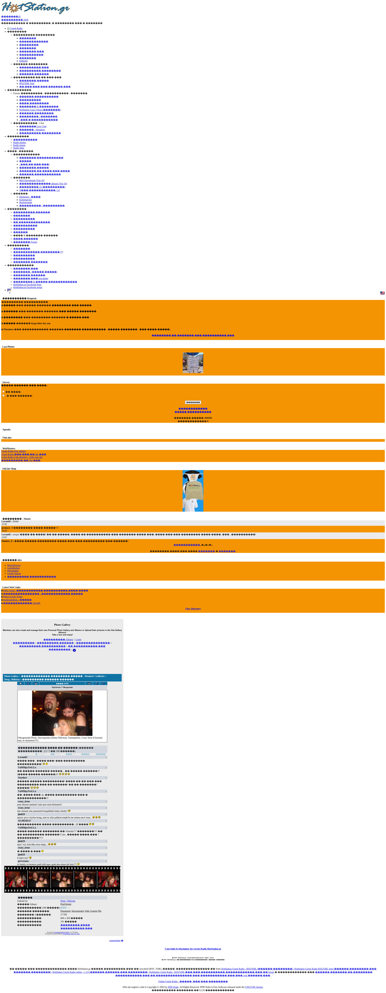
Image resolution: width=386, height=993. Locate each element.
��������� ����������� (31, 576)
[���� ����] (86, 754)
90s (99, 911)
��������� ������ (55, 643)
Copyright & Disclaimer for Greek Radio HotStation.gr (193, 949)
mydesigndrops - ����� (17, 600)
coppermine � (116, 940)
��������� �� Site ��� (20, 460)
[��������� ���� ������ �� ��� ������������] (20, 683)
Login (78, 639)
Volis (87, 911)
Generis (93, 911)
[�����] (25, 754)
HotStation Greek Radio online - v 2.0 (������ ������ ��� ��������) (100, 972)
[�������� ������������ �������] (96, 683)
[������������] (101, 754)
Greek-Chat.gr (14, 573)
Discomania (13, 570)
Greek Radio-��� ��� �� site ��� (23, 454)
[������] (55, 754)
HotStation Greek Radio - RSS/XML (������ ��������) (257, 969)
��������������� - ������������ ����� (43, 593)
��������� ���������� (42, 646)
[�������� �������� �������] (103, 683)
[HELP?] (74, 649)
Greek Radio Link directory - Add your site (21, 457)
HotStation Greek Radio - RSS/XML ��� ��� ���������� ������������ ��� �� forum (211, 972)
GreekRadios (13, 568)
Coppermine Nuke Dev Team (71, 934)
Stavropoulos (77, 911)
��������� (24, 643)
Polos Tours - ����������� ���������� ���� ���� (45, 590)
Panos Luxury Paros (12, 596)
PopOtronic (65, 904)
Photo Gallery (11, 676)
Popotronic (65, 911)
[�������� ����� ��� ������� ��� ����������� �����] (89, 683)
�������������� (93, 643)
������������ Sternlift (21, 603)
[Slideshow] (35, 683)
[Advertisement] (62, 659)
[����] (40, 754)
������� (206, 551)
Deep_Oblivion (67, 901)
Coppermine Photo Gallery (62, 932)
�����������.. (187, 545)
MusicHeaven (14, 565)
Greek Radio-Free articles (13, 451)
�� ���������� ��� (86, 646)
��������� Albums (58, 639)
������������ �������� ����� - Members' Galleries (62, 676)
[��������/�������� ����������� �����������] (28, 683)
